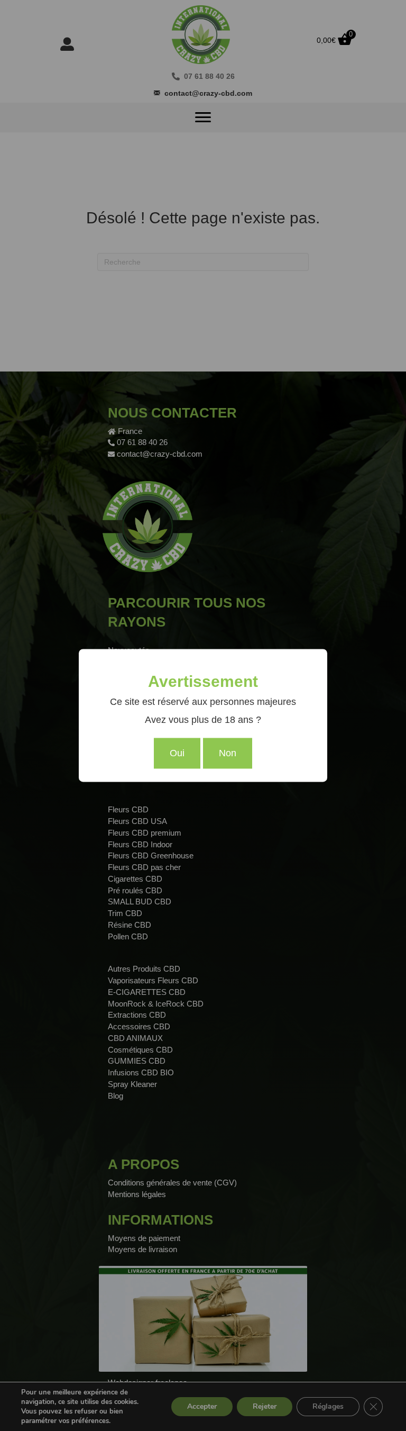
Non (227, 753)
